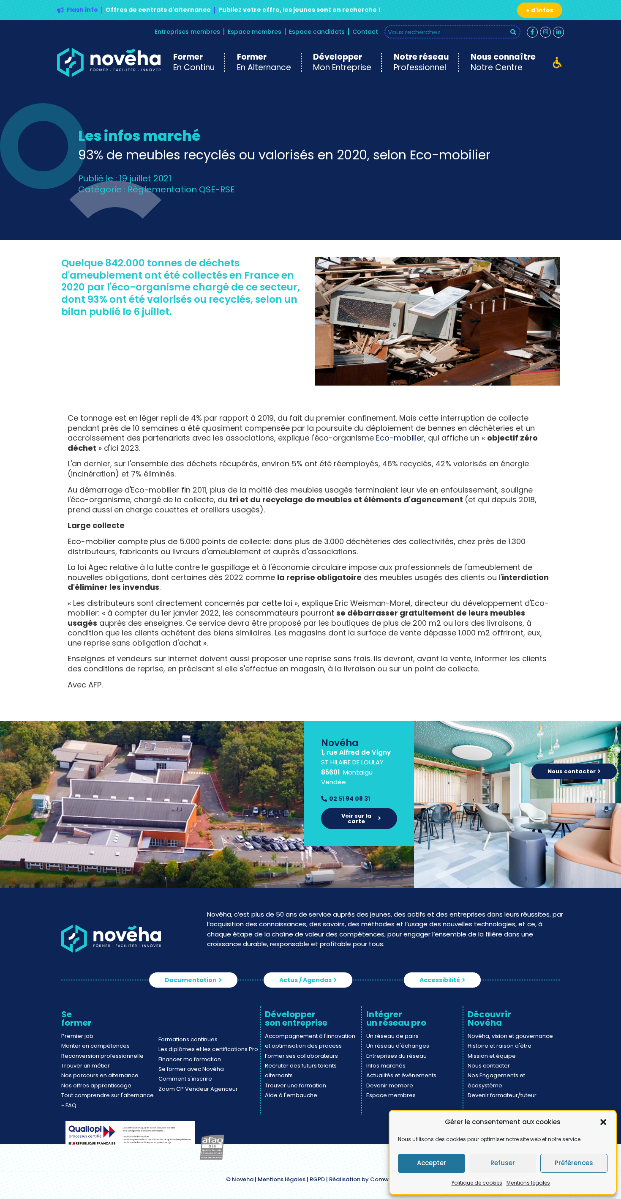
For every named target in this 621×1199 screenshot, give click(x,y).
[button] (603, 1122)
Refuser (502, 1162)
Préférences (574, 1162)
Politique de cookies (477, 1182)
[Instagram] (545, 32)
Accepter (431, 1162)
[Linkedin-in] (558, 32)
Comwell (382, 1179)
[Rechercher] (513, 32)
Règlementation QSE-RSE (181, 189)
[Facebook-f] (532, 32)
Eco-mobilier (400, 438)
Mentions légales (528, 1182)
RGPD (317, 1179)
